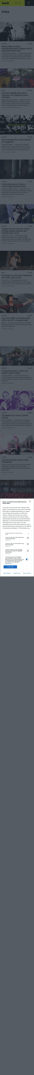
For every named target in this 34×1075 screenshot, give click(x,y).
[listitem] (17, 533)
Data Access (17, 573)
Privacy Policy (27, 573)
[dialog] (17, 538)
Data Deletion (7, 573)
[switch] (27, 538)
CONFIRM (10, 567)
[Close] (30, 502)
